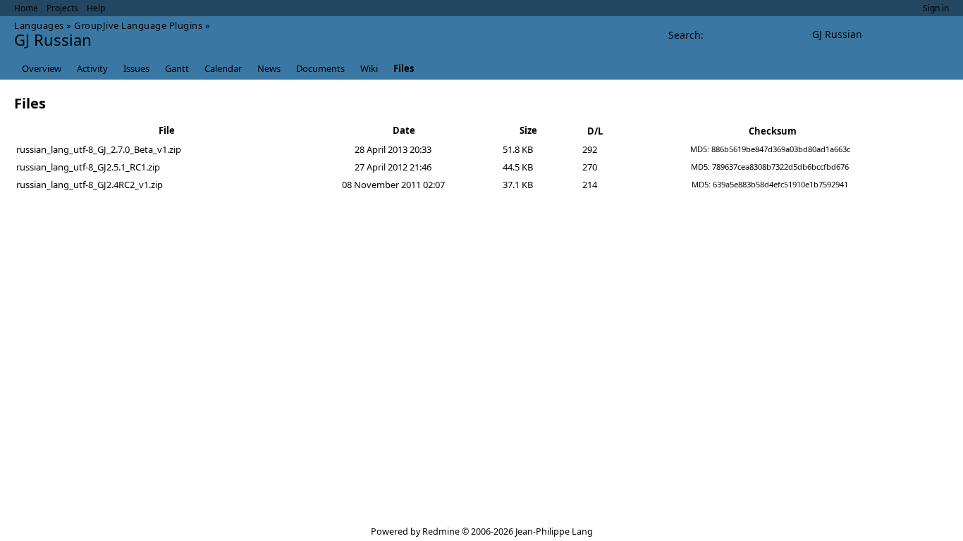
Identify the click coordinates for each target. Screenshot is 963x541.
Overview (41, 68)
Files (403, 68)
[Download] (934, 149)
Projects (62, 8)
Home (26, 8)
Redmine (441, 531)
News (269, 68)
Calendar (223, 68)
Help (96, 8)
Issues (136, 68)
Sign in (936, 8)
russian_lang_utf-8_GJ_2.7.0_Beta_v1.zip (98, 149)
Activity (92, 68)
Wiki (369, 68)
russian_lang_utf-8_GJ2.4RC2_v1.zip (89, 184)
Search (684, 35)
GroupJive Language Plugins (138, 25)
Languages (39, 25)
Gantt (177, 68)
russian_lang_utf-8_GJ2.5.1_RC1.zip (88, 167)
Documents (320, 68)
